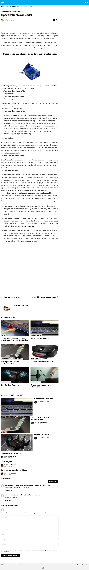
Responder (8, 490)
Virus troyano (6, 461)
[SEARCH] (86, 2)
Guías (3, 335)
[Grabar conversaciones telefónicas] (44, 375)
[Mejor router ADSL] (17, 442)
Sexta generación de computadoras (10, 362)
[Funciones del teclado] (44, 328)
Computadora (36, 335)
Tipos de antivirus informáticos (14, 470)
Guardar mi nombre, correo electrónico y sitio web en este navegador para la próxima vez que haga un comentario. (29, 550)
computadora (29, 226)
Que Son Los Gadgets (10, 385)
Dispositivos (35, 358)
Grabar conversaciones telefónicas (41, 386)
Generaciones (17, 358)
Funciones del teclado (40, 338)
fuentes (17, 115)
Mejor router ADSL (41, 434)
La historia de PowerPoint (11, 453)
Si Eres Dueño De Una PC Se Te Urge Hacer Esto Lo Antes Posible (14, 339)
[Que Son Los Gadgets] (15, 375)
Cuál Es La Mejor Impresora (42, 361)
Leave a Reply (53, 481)
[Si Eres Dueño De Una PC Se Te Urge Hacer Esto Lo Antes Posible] (15, 328)
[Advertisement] (32, 27)
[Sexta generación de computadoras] (15, 352)
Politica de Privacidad (82, 565)
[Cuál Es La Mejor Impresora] (44, 352)
